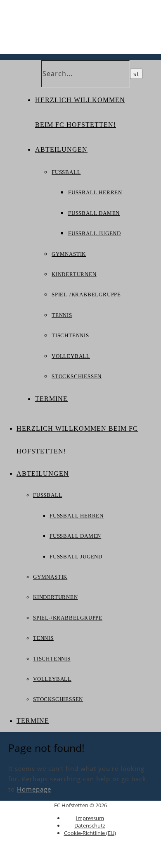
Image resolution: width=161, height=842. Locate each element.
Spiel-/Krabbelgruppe (86, 294)
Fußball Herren (95, 192)
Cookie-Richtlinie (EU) (90, 833)
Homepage (34, 789)
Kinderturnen (74, 274)
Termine (51, 398)
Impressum (90, 818)
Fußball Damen (94, 213)
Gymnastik (69, 254)
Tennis (62, 315)
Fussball (66, 172)
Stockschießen (77, 376)
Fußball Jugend (94, 233)
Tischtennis (70, 335)
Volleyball (71, 356)
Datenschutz (89, 825)
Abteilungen (61, 149)
